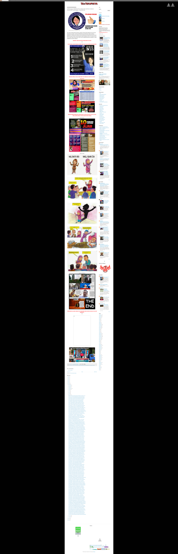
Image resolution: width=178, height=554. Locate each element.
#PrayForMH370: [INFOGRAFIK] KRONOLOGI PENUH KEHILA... (76, 464)
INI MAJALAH (101, 99)
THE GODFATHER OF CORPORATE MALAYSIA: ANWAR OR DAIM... (77, 503)
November (70, 386)
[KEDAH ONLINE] (95, 545)
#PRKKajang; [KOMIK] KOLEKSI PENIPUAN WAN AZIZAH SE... (76, 430)
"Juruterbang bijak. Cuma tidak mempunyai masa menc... (75, 414)
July (69, 390)
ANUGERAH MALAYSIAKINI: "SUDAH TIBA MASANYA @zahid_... (76, 513)
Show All (109, 311)
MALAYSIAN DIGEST (102, 119)
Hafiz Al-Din (103, 21)
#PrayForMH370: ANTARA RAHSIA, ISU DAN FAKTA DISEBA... (76, 475)
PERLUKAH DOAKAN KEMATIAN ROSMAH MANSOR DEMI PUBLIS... (77, 514)
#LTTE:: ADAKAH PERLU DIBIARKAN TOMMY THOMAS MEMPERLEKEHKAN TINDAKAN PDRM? (106, 173)
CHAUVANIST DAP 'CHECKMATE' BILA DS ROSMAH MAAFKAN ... (76, 512)
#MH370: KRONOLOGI (102, 128)
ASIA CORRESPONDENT (103, 94)
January (100, 326)
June (69, 391)
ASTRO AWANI (101, 108)
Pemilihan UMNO (102, 132)
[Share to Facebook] (84, 364)
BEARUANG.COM (102, 95)
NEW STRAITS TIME (102, 122)
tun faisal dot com (102, 183)
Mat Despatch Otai (102, 303)
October (70, 387)
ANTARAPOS (101, 107)
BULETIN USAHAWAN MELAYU (104, 105)
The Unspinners (102, 244)
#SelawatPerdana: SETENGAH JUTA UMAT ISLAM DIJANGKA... (76, 440)
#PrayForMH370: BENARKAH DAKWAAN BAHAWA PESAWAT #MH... (77, 477)
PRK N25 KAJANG (102, 129)
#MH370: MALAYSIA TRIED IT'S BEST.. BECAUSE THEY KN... (76, 404)
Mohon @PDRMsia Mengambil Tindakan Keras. (106, 305)
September (70, 388)
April (69, 393)
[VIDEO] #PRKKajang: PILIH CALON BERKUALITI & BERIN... (76, 425)
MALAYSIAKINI (101, 118)
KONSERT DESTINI (102, 135)
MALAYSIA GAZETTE (102, 117)
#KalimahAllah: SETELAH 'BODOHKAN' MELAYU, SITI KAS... (76, 504)
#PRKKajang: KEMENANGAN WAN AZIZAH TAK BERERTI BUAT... (76, 416)
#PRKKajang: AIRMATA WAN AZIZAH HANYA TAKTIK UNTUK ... (76, 439)
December (100, 325)
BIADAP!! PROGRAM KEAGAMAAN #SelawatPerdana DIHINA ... (76, 456)
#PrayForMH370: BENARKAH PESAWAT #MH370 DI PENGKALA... (76, 469)
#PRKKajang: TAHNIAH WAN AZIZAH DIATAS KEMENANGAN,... (76, 417)
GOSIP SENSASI (102, 98)
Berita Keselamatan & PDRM (104, 171)
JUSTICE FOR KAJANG (75, 365)
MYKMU (101, 121)
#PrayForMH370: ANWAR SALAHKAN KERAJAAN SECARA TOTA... (77, 450)
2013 (68, 518)
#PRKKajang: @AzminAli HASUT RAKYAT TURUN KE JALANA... (76, 492)
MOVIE (100, 88)
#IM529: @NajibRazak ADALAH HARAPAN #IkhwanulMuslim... (76, 406)
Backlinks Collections (102, 138)
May (69, 392)
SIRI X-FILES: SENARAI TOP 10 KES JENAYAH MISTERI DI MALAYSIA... (106, 51)
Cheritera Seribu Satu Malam (104, 284)
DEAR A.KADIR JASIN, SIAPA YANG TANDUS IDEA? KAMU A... (76, 403)
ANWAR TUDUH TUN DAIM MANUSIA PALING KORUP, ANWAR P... (76, 506)
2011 (68, 520)
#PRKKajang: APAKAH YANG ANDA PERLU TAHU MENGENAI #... (76, 431)
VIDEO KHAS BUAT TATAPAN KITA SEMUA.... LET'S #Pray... (75, 494)
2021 (68, 377)
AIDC (100, 93)
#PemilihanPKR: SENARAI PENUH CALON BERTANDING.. (75, 401)
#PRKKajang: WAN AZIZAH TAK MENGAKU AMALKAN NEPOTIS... (76, 479)
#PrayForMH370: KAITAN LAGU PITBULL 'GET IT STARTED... (76, 480)
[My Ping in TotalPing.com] (78, 534)
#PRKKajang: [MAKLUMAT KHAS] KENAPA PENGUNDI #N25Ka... (76, 427)
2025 (68, 376)
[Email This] (81, 364)
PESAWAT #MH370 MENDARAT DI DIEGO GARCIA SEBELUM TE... (77, 407)
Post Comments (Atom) (73, 373)
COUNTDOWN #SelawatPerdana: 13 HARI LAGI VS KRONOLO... (76, 500)
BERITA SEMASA (102, 96)
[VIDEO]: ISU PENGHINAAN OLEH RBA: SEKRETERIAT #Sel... (76, 455)
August (69, 389)
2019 (68, 378)
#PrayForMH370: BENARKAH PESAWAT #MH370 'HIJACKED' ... (76, 467)
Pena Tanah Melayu (102, 190)
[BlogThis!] (82, 364)
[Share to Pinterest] (85, 364)
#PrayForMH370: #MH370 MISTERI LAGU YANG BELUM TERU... (76, 413)
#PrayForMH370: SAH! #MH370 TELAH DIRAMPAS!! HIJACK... (76, 468)
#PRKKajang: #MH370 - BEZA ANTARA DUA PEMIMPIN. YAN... (76, 465)
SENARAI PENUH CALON (103, 137)
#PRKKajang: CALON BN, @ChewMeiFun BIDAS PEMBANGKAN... (76, 451)
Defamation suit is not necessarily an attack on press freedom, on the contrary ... (104, 145)
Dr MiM (101, 199)
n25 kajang (79, 365)
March (100, 317)
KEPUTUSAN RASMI (102, 136)
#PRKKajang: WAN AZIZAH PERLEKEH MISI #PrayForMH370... (76, 466)
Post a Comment (70, 370)
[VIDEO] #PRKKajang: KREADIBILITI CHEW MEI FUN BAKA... (76, 476)
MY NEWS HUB (102, 120)
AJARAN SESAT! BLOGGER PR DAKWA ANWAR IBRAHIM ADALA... (77, 429)
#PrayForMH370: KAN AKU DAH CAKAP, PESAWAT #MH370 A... (76, 444)
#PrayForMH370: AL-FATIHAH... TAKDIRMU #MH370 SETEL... (76, 415)
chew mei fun (70, 365)
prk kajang (90, 365)
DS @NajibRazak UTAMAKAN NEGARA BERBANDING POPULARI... (77, 502)
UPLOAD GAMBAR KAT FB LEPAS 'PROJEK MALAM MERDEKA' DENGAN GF (106, 58)
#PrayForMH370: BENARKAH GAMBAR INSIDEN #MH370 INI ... (76, 453)
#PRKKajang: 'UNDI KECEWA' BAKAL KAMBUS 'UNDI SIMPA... (76, 419)
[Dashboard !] (172, 9)
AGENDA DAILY (102, 106)
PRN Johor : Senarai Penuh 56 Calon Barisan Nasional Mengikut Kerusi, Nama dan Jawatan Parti (106, 201)
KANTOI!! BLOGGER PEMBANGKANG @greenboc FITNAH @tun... (76, 505)
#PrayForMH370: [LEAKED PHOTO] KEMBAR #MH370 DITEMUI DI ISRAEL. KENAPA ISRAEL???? (106, 45)
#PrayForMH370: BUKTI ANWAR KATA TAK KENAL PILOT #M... (76, 438)
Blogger (94, 551)
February (70, 515)
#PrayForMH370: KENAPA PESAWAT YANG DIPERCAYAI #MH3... (76, 489)
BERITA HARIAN (102, 109)
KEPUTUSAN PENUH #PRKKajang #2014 (73, 418)
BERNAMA (101, 110)
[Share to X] (83, 364)
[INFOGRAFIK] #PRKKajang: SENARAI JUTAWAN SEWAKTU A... (76, 426)
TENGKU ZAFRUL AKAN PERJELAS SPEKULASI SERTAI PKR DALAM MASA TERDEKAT (104, 222)
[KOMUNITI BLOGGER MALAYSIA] (103, 545)
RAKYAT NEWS (102, 123)
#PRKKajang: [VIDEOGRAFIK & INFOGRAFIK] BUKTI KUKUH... (76, 452)
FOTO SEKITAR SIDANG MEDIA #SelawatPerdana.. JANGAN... (76, 488)
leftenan (101, 296)
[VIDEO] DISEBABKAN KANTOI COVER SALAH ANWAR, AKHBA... (76, 428)
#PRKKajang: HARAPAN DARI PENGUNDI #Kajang (75, 463)
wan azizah (93, 365)
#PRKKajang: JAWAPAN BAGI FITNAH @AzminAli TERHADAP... (76, 443)
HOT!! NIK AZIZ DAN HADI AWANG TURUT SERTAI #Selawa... (76, 478)
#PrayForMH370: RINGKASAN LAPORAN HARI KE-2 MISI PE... (76, 491)
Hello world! (101, 159)
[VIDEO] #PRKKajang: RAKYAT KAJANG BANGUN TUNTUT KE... (76, 454)
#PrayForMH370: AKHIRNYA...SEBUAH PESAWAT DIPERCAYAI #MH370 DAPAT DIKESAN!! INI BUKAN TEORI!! (106, 66)
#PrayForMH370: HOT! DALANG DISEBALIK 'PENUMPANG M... (76, 487)
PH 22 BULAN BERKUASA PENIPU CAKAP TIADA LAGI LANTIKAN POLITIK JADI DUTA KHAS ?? (106, 229)
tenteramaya (101, 150)
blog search (91, 549)
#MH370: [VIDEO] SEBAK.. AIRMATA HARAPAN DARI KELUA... (76, 402)
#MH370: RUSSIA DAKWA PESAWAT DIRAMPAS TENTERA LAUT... (77, 395)
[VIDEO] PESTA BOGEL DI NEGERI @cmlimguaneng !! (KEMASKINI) (106, 38)
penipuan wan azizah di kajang (84, 365)
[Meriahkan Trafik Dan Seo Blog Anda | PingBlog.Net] (100, 544)
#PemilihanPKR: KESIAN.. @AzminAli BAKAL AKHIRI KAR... (76, 400)
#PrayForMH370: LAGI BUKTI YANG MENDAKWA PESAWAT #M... (76, 405)
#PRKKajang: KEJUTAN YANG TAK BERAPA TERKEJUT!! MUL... (76, 493)
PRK (88, 365)
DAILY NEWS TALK (102, 97)
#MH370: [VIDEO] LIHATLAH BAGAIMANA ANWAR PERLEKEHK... (76, 442)
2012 (68, 519)
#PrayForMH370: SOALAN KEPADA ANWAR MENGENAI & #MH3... (76, 441)
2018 (68, 379)
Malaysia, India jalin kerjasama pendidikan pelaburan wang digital (106, 237)
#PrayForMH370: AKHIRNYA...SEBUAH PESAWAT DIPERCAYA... (76, 490)
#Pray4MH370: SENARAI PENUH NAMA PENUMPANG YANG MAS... (77, 501)
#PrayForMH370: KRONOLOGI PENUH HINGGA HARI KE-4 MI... (76, 481)
